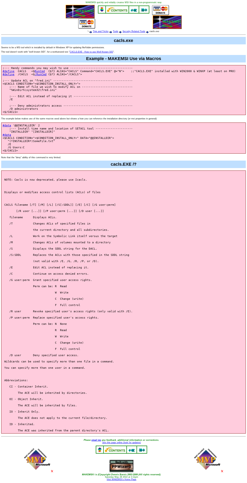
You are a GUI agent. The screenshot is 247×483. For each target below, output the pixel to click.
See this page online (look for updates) (121, 442)
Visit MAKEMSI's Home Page (121, 479)
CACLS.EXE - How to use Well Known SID (91, 52)
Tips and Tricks (101, 31)
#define (8, 71)
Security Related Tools (134, 31)
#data (7, 125)
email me (96, 440)
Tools (115, 31)
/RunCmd (41, 74)
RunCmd (40, 71)
